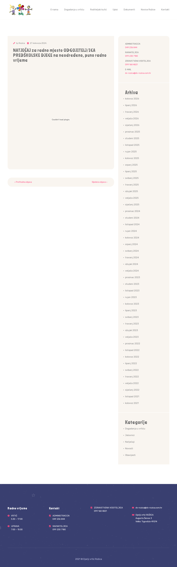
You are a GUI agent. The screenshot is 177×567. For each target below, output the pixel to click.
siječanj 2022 (132, 390)
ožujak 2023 (131, 330)
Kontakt (165, 9)
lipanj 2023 (131, 310)
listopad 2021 (132, 396)
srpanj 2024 (131, 244)
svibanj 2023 (132, 317)
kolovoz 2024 (132, 237)
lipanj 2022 (131, 363)
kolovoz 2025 (132, 158)
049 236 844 (131, 47)
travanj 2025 (132, 184)
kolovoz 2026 (132, 98)
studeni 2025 (132, 138)
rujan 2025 (131, 151)
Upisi (115, 9)
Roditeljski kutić (98, 9)
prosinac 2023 (132, 277)
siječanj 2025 (132, 204)
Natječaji (130, 442)
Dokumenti (129, 9)
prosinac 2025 (132, 131)
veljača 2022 (132, 383)
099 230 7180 (131, 56)
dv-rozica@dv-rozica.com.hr (138, 73)
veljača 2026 (132, 118)
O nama (54, 9)
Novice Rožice (148, 9)
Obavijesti (130, 455)
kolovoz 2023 (132, 304)
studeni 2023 (132, 284)
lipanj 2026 (131, 105)
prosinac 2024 (132, 211)
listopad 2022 (132, 350)
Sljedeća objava (99, 182)
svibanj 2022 (132, 370)
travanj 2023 (132, 323)
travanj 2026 (132, 112)
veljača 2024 (132, 270)
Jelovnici (130, 435)
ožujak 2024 (131, 264)
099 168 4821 (131, 64)
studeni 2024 (132, 217)
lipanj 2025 (131, 171)
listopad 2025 (132, 145)
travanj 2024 (132, 257)
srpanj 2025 (131, 165)
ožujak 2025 (131, 191)
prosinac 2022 (132, 343)
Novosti (129, 448)
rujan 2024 (131, 231)
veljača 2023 (132, 337)
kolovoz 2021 (132, 403)
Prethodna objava (24, 182)
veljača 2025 (132, 198)
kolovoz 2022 (132, 356)
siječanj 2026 (132, 125)
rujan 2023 (131, 297)
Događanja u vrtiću (74, 9)
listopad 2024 (132, 224)
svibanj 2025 (132, 178)
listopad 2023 (132, 290)
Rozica (22, 43)
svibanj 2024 (132, 251)
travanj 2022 (132, 376)
